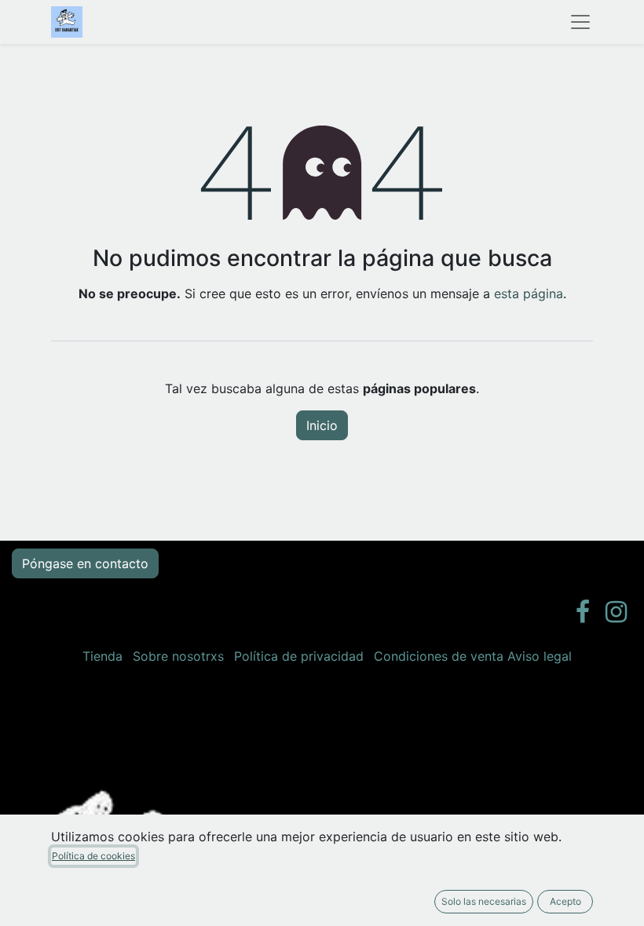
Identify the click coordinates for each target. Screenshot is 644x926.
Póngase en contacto (85, 563)
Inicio (322, 425)
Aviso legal (539, 656)
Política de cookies (93, 856)
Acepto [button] (565, 901)
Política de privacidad (299, 656)
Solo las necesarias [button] (483, 901)
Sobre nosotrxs (178, 656)
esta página (528, 293)
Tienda (102, 656)
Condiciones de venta (438, 656)
